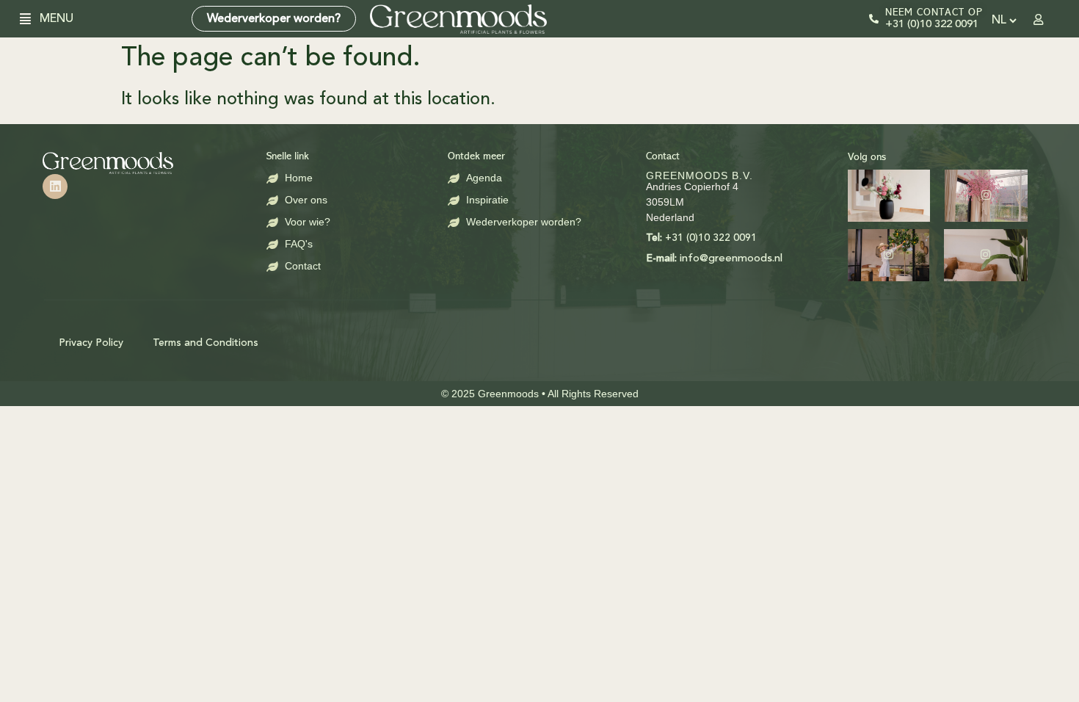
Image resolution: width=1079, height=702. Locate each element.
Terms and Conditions (205, 343)
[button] (31, 18)
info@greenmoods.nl (714, 258)
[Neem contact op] (874, 18)
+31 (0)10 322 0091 (931, 24)
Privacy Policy (91, 343)
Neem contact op (934, 12)
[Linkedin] (55, 186)
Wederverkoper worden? (274, 19)
